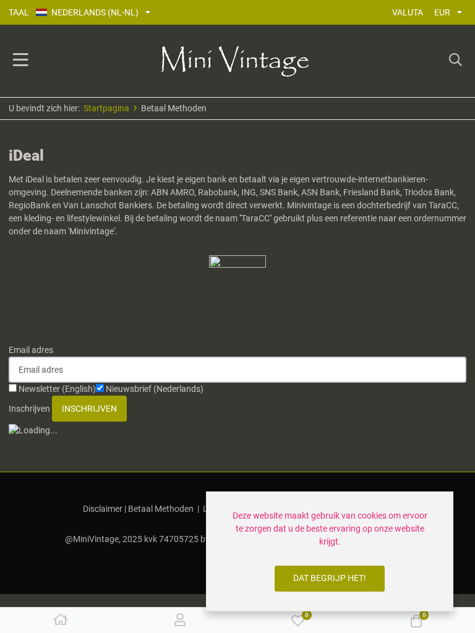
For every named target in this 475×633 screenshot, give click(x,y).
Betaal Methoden (161, 509)
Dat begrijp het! (329, 578)
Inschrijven (29, 409)
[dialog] (329, 551)
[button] (455, 61)
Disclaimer (102, 509)
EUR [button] (442, 12)
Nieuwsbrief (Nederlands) (153, 389)
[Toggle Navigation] (21, 61)
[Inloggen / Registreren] (180, 620)
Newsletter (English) (56, 389)
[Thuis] (60, 620)
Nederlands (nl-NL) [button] (95, 12)
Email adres (31, 350)
